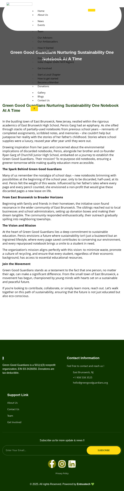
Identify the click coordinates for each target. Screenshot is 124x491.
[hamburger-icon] (91, 10)
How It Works (45, 51)
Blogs (41, 96)
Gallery (42, 92)
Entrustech (83, 484)
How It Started (45, 47)
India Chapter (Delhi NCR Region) (56, 62)
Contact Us (44, 100)
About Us (43, 14)
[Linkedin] (72, 464)
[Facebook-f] (52, 464)
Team (40, 31)
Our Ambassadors (48, 41)
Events (41, 25)
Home (41, 10)
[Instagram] (62, 464)
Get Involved (45, 68)
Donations (43, 86)
